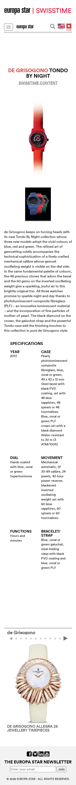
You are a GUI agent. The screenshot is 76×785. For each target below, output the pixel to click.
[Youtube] (46, 753)
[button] (16, 639)
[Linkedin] (41, 753)
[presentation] (10, 638)
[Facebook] (29, 753)
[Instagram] (35, 753)
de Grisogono (21, 632)
